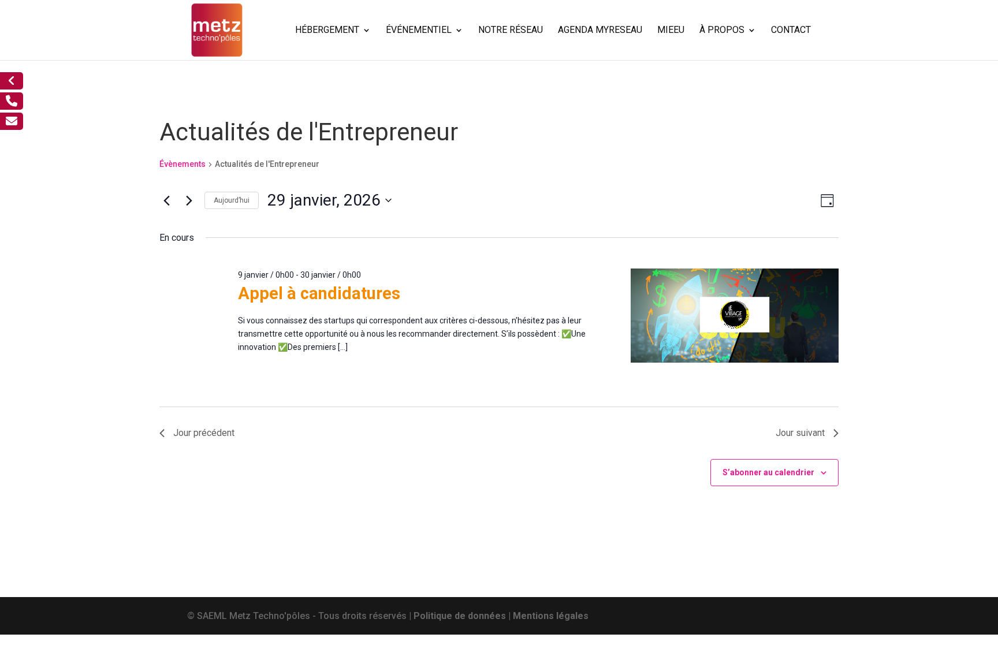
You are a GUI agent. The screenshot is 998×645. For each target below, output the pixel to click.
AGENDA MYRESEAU (600, 30)
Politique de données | (463, 615)
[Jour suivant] (189, 200)
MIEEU (670, 30)
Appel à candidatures (319, 293)
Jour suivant (800, 432)
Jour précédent (203, 432)
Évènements (182, 164)
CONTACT (791, 30)
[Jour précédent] (166, 200)
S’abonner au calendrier (768, 472)
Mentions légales (551, 615)
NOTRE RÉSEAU (510, 30)
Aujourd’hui (232, 200)
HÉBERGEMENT (327, 30)
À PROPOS (721, 30)
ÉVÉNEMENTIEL (419, 30)
